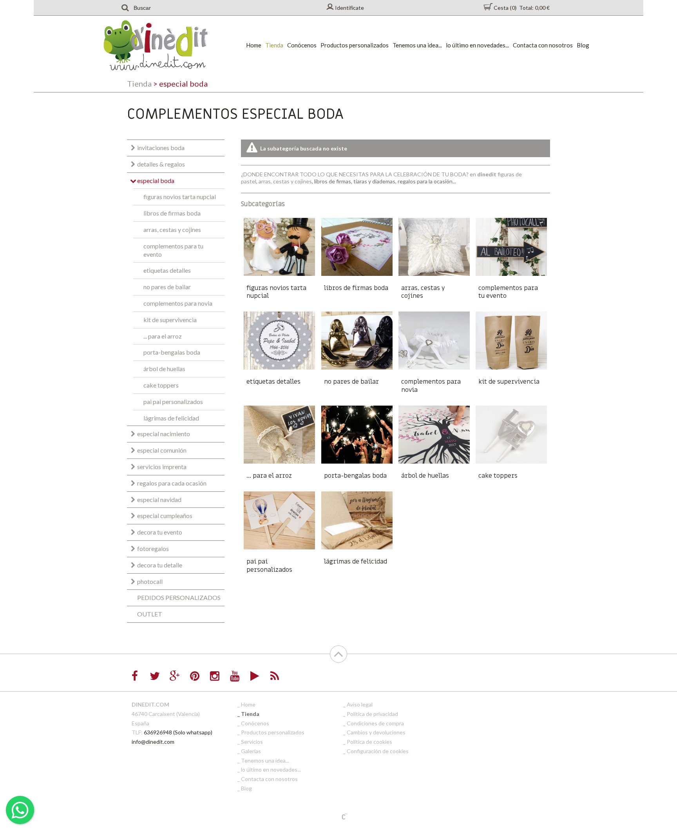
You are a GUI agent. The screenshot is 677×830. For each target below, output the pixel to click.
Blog (583, 45)
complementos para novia (177, 303)
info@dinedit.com (153, 741)
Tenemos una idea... (417, 45)
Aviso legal (360, 704)
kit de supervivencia (170, 319)
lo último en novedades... (477, 45)
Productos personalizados (354, 45)
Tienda (274, 45)
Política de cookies (369, 741)
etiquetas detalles (167, 270)
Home (253, 45)
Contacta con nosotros (543, 45)
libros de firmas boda (172, 213)
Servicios (252, 741)
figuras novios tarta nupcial (179, 196)
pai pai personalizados (173, 401)
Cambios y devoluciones (376, 732)
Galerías (251, 751)
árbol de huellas (164, 368)
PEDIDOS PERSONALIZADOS (179, 597)
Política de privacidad (372, 713)
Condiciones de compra (375, 723)
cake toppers (161, 385)
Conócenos (302, 45)
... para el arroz (162, 336)
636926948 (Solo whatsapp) (178, 732)
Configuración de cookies (378, 751)
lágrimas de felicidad (171, 418)
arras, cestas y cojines (172, 229)
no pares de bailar (167, 286)
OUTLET (149, 614)
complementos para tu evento (173, 250)
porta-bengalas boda (171, 352)
